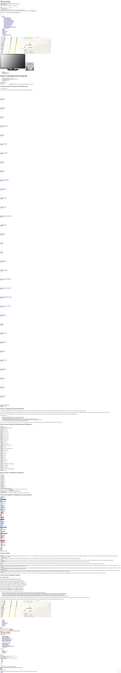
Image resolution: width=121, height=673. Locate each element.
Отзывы (3, 624)
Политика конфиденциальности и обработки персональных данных (11, 667)
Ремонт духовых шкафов (8, 24)
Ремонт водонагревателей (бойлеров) (8, 646)
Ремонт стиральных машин (8, 20)
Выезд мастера (4, 651)
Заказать (1, 672)
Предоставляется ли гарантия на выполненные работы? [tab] (12, 581)
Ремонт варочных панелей (8, 22)
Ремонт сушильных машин (8, 23)
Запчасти (3, 29)
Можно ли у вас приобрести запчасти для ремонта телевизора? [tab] (13, 584)
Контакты (3, 35)
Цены (3, 619)
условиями (20, 84)
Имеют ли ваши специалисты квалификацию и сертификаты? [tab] (13, 582)
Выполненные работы (7, 34)
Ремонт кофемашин (7, 18)
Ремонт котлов (4, 647)
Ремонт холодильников (8, 19)
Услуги (3, 16)
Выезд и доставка (5, 31)
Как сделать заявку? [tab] (4, 577)
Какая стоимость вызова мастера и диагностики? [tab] (10, 579)
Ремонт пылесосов (7, 25)
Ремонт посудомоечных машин (9, 21)
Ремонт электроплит (5, 643)
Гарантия (3, 30)
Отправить (11, 84)
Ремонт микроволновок (8, 26)
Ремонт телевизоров (7, 17)
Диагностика (4, 32)
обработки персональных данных (14, 12)
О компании (4, 652)
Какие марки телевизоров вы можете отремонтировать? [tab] (12, 586)
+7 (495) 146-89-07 (3, 4)
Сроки (3, 28)
